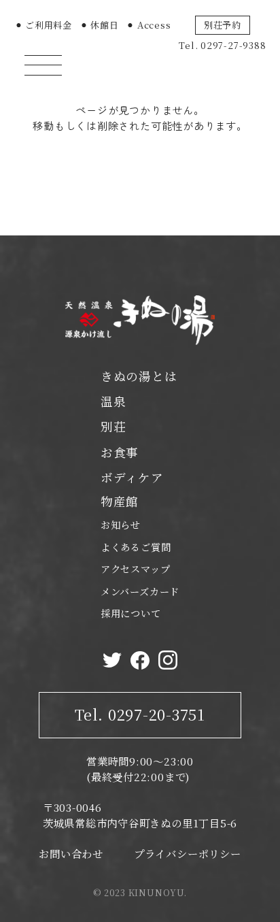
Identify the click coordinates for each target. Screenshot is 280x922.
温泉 (113, 401)
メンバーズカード (140, 591)
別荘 (113, 426)
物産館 (120, 501)
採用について (131, 613)
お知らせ (121, 524)
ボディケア (132, 477)
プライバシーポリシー (187, 853)
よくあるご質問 (136, 547)
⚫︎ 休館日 (99, 24)
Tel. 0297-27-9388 (222, 45)
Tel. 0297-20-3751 (140, 714)
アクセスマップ (135, 569)
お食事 (120, 452)
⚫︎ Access (148, 24)
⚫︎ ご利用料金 (43, 24)
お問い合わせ (71, 853)
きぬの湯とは (139, 375)
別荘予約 (222, 24)
